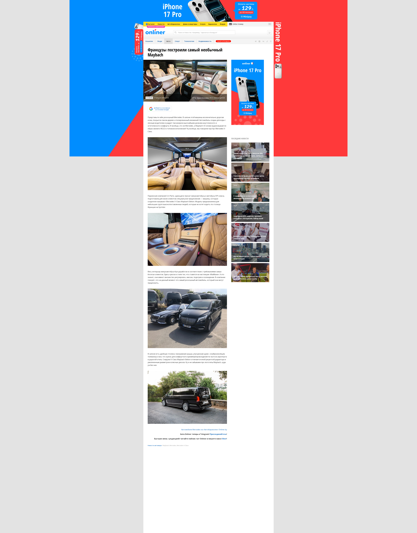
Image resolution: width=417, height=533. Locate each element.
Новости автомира (155, 445)
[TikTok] (267, 41)
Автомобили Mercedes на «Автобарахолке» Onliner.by (204, 429)
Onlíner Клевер (238, 24)
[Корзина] (269, 32)
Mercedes (173, 445)
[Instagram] (259, 41)
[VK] (263, 41)
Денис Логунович (203, 98)
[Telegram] (256, 41)
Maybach (166, 445)
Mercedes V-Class (183, 445)
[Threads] (271, 41)
